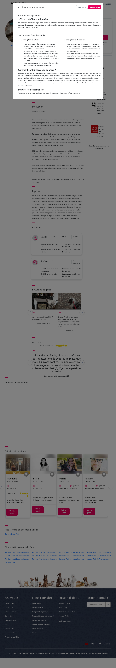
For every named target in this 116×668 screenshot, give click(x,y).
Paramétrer (81, 7)
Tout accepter (95, 7)
